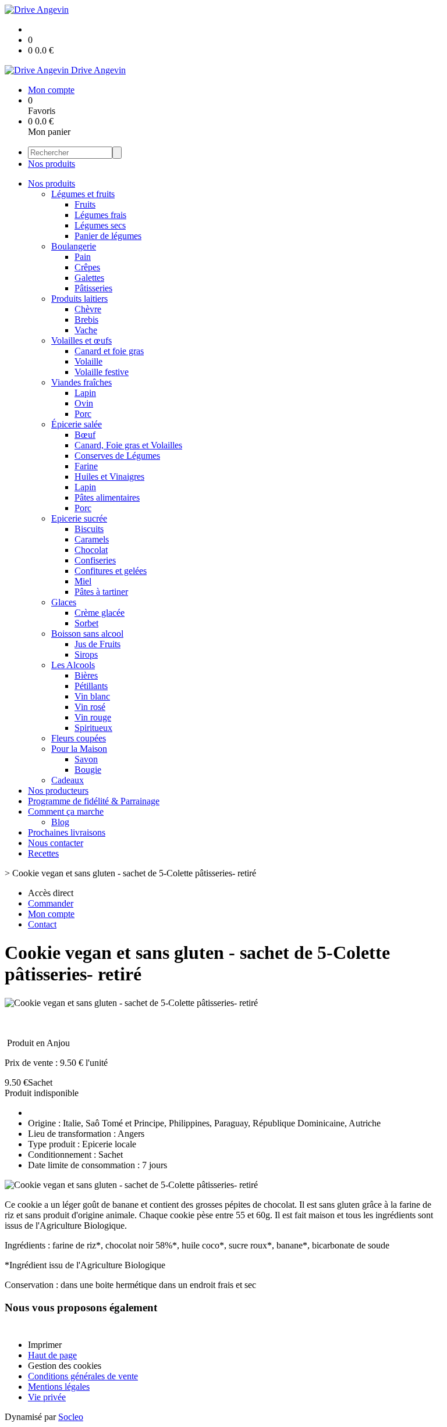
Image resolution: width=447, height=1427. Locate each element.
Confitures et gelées (110, 571)
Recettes (43, 853)
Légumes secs (100, 225)
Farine (86, 466)
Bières (86, 675)
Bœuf (84, 435)
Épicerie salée (76, 424)
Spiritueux (93, 728)
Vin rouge (92, 717)
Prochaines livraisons (66, 832)
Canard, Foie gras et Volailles (128, 445)
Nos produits (51, 164)
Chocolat (91, 550)
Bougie (87, 770)
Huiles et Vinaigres (109, 476)
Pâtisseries (93, 288)
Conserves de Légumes (117, 456)
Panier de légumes (107, 236)
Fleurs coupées (78, 738)
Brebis (86, 319)
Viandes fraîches (81, 382)
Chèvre (87, 309)
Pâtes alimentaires (107, 497)
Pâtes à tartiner (101, 592)
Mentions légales (59, 1387)
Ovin (83, 403)
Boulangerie (73, 246)
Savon (86, 759)
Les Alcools (73, 665)
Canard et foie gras (109, 351)
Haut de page (52, 1355)
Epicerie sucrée (79, 518)
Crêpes (87, 267)
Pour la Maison (79, 749)
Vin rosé (89, 707)
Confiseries (95, 560)
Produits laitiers (79, 299)
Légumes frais (100, 215)
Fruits (84, 204)
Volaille (88, 361)
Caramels (91, 539)
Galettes (89, 278)
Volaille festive (101, 372)
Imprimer (45, 1345)
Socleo (70, 1417)
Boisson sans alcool (87, 633)
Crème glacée (99, 613)
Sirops (86, 654)
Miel (82, 581)
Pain (82, 257)
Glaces (63, 602)
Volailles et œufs (81, 340)
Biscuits (89, 529)
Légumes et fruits (83, 194)
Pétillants (91, 686)
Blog (60, 822)
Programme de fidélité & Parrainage (93, 801)
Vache (85, 330)
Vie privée (47, 1397)
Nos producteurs (58, 790)
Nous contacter (55, 843)
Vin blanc (92, 696)
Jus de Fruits (97, 644)
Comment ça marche (66, 811)
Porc (82, 414)
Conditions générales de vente (83, 1376)
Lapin (85, 393)
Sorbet (86, 623)
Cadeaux (67, 780)
